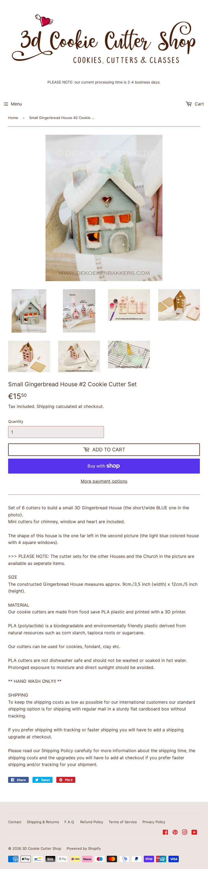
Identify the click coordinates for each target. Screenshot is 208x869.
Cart (198, 104)
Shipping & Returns (43, 822)
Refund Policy (91, 822)
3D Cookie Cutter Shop (41, 848)
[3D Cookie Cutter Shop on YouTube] (194, 832)
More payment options (104, 481)
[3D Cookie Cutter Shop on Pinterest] (175, 832)
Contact (14, 822)
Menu (16, 104)
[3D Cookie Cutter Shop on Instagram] (184, 832)
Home (13, 117)
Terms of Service (123, 822)
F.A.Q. (69, 822)
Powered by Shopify (84, 848)
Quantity (15, 421)
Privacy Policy (153, 822)
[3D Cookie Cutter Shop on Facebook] (165, 832)
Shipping (45, 406)
